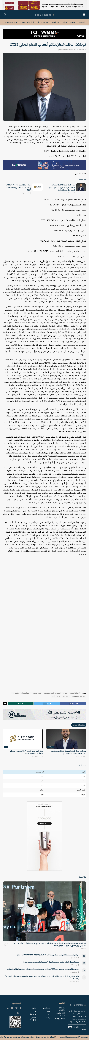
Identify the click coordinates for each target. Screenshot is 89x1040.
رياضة (48, 1017)
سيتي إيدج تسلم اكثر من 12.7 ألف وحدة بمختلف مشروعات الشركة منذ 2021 (17, 187)
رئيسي (60, 49)
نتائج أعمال (65, 696)
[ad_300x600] (44, 836)
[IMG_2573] (44, 5)
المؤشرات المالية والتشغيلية (52, 693)
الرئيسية (81, 22)
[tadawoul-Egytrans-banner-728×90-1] (44, 165)
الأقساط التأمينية (75, 693)
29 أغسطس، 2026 (68, 193)
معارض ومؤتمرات (10, 22)
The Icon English (61, 1009)
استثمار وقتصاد (42, 22)
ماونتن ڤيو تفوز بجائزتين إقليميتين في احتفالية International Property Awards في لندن (48, 955)
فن (35, 1011)
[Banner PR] (44, 715)
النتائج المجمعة (37, 693)
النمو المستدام (25, 693)
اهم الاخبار (55, 22)
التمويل (65, 693)
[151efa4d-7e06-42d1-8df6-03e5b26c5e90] (44, 34)
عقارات (72, 22)
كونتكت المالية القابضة (78, 696)
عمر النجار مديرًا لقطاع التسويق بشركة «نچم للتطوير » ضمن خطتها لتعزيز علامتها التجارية (61, 187)
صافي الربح (15, 693)
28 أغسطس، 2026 (25, 193)
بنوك (65, 22)
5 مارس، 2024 (81, 49)
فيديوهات (32, 1014)
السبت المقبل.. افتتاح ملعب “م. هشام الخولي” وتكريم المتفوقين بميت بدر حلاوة (51, 962)
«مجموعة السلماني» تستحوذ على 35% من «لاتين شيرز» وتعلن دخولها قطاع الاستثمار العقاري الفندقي (43, 969)
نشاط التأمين (56, 696)
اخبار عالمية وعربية (27, 22)
